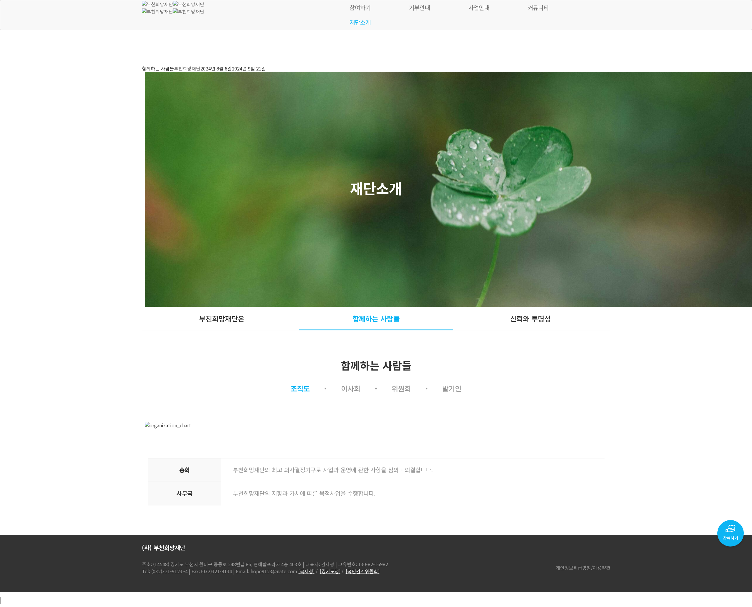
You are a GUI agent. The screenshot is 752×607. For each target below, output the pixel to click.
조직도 (300, 388)
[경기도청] (330, 571)
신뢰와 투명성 (530, 318)
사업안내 (478, 7)
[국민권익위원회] (363, 571)
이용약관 (601, 567)
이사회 (350, 388)
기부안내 (419, 7)
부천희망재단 (187, 68)
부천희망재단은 (221, 318)
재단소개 (360, 22)
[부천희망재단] (173, 3)
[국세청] (306, 571)
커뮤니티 (538, 7)
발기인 (451, 388)
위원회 (401, 388)
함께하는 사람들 (376, 318)
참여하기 (360, 7)
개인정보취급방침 (573, 567)
